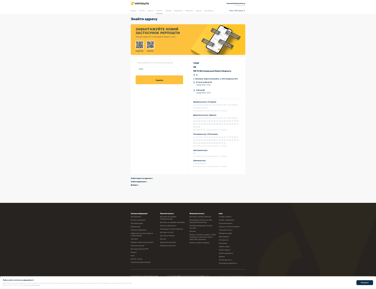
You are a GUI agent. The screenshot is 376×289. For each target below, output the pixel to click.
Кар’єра (199, 11)
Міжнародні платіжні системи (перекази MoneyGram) (200, 221)
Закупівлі (134, 239)
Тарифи (168, 11)
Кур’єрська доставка (168, 242)
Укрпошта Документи (168, 226)
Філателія (189, 11)
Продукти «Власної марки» (229, 227)
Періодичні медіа (225, 233)
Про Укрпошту (136, 217)
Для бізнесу (209, 11)
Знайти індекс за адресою (141, 178)
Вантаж (163, 239)
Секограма (223, 243)
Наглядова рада (137, 223)
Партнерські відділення (228, 263)
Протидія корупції (137, 246)
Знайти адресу (224, 250)
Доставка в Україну (167, 236)
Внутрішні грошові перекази (200, 217)
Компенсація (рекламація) (140, 262)
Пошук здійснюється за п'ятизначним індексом (155, 63)
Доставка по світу (167, 232)
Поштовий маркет (225, 223)
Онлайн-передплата (226, 220)
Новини (133, 252)
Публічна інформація (138, 230)
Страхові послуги (225, 230)
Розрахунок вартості (168, 246)
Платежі (192, 231)
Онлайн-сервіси (225, 217)
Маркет (133, 11)
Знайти (159, 80)
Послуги (159, 11)
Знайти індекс (224, 247)
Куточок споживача (138, 220)
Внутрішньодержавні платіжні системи (201, 227)
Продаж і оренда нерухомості (142, 242)
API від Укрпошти (225, 260)
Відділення (178, 11)
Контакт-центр (136, 259)
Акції (132, 256)
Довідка (134, 185)
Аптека (142, 11)
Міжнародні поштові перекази (171, 229)
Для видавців (224, 237)
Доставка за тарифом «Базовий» (172, 222)
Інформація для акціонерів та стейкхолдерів (142, 234)
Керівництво (135, 227)
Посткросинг (224, 240)
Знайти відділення (138, 182)
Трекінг (150, 11)
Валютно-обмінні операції (199, 243)
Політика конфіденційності (32, 285)
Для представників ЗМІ (139, 249)
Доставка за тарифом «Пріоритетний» (168, 218)
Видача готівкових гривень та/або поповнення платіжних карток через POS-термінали (202, 237)
